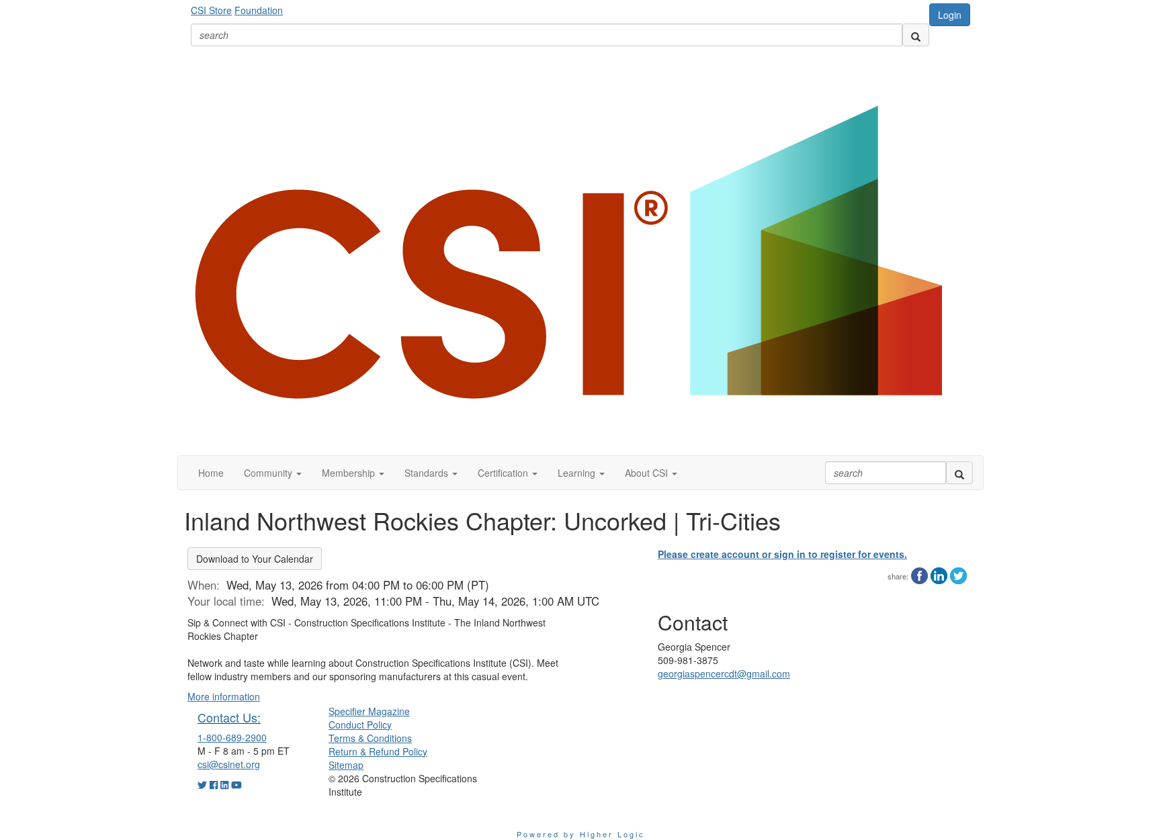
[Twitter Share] (958, 574)
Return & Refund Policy (378, 751)
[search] (915, 35)
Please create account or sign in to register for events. (782, 554)
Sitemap (346, 765)
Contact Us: (229, 717)
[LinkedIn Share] (939, 574)
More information (223, 696)
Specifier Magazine (369, 711)
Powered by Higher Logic (581, 834)
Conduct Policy (360, 724)
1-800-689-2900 (232, 737)
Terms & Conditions (370, 738)
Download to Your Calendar (254, 558)
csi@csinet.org (229, 764)
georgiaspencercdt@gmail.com (724, 673)
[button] (273, 472)
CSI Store (211, 10)
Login (949, 14)
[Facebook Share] (919, 574)
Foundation (258, 10)
